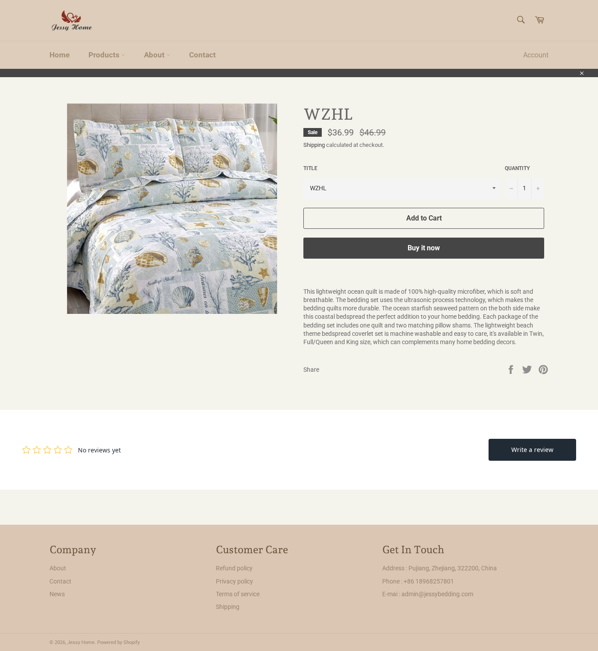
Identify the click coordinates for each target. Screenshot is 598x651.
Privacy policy (234, 581)
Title (310, 168)
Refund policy (234, 568)
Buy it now (424, 248)
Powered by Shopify (118, 642)
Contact (202, 54)
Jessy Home (81, 642)
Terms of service (238, 594)
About (155, 54)
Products (104, 54)
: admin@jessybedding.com (436, 594)
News (57, 594)
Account (536, 55)
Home (59, 54)
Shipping (314, 145)
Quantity (517, 168)
